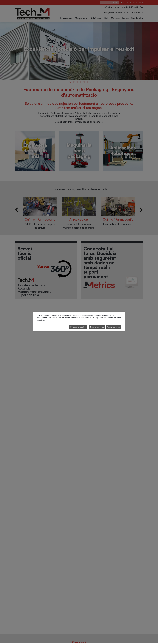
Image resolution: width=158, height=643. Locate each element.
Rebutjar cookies (97, 327)
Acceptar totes (113, 327)
